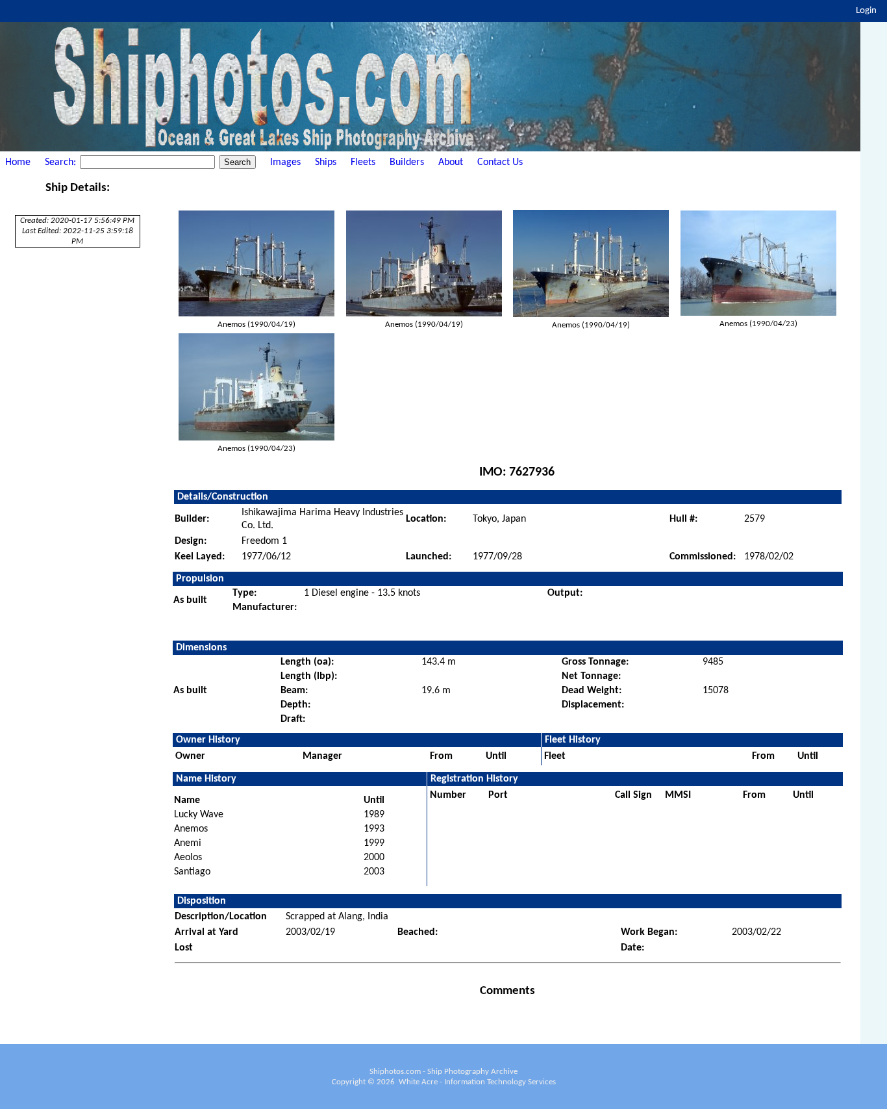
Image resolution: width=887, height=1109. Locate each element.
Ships (325, 162)
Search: (62, 162)
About (450, 162)
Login (866, 11)
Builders (407, 162)
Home (18, 162)
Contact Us (500, 162)
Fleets (363, 162)
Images (285, 162)
